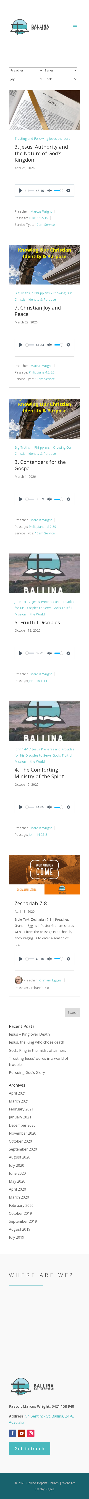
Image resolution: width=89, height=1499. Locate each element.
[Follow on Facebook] (12, 1433)
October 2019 (20, 1213)
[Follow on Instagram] (30, 1433)
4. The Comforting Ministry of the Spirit (39, 773)
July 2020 (16, 1165)
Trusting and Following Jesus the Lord (42, 138)
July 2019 (16, 1237)
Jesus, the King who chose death (36, 1042)
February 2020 (21, 1205)
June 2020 (17, 1173)
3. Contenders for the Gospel (40, 465)
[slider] (30, 190)
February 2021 (21, 1109)
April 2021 (17, 1093)
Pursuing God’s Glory (27, 1072)
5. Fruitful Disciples (37, 622)
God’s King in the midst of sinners (37, 1050)
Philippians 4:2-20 (41, 372)
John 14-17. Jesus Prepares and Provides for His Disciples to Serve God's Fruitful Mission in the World (44, 608)
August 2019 (19, 1229)
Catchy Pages (44, 1489)
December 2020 (22, 1125)
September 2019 (23, 1221)
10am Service (45, 224)
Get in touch (29, 1448)
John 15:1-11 (38, 680)
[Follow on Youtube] (21, 1433)
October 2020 (20, 1141)
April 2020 (17, 1189)
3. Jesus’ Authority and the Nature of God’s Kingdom (41, 153)
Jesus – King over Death (29, 1034)
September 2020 (23, 1149)
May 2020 (17, 1181)
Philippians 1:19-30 (42, 526)
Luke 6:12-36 (38, 218)
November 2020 (22, 1133)
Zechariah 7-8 (31, 903)
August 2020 (19, 1157)
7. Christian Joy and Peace (38, 311)
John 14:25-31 (39, 834)
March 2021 (19, 1101)
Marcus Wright (41, 211)
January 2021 (20, 1117)
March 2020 (19, 1197)
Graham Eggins (50, 980)
